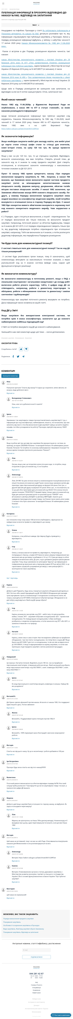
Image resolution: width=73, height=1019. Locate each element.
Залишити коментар (10, 376)
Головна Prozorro (36, 985)
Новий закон (36, 993)
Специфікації (36, 987)
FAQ (36, 982)
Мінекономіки (36, 1012)
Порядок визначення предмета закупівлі (18, 919)
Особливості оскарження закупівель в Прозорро (21, 925)
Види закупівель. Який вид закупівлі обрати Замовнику (23, 929)
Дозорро (36, 1005)
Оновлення (36, 990)
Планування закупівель (12, 922)
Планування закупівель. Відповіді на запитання (20, 932)
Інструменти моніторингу (36, 1002)
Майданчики (36, 999)
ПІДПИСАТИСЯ (36, 957)
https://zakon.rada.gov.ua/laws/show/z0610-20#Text (20, 129)
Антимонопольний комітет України (36, 1009)
